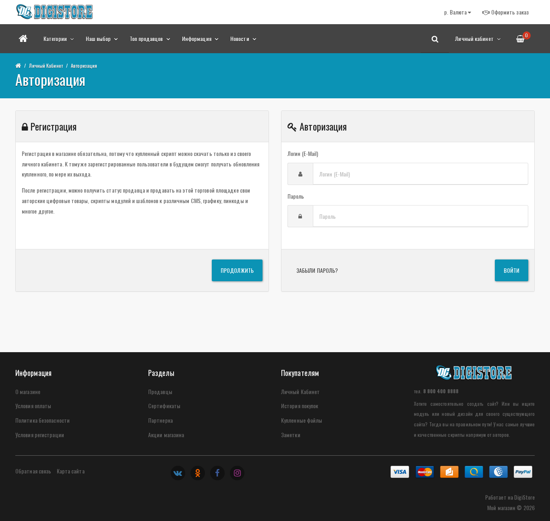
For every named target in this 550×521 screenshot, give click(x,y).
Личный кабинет (475, 38)
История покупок (299, 405)
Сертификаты (164, 405)
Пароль (295, 196)
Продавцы (160, 391)
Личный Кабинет (45, 65)
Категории (55, 38)
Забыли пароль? (317, 270)
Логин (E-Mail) (302, 153)
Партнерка (160, 420)
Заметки (290, 434)
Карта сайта (71, 471)
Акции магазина (166, 434)
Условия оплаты (33, 405)
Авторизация (84, 65)
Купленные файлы (302, 420)
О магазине (27, 391)
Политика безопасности (42, 420)
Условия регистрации (39, 434)
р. (455, 12)
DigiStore (524, 497)
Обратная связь (33, 471)
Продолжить (237, 270)
